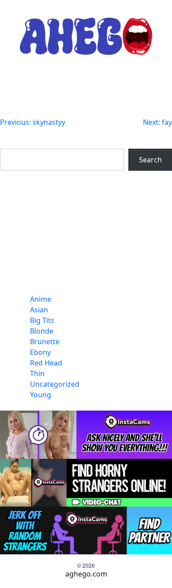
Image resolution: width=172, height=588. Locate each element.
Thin (37, 373)
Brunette (45, 341)
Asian (39, 310)
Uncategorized (54, 384)
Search (11, 143)
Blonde (41, 331)
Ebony (40, 352)
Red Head (46, 363)
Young (40, 395)
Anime (40, 299)
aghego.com (86, 574)
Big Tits (42, 320)
